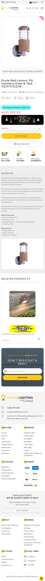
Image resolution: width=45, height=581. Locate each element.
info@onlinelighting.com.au (17, 412)
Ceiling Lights (29, 436)
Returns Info (28, 534)
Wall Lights (28, 447)
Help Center (22, 510)
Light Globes (6, 441)
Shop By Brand (7, 444)
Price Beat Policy (30, 540)
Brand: (22, 92)
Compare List (6, 565)
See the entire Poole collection (16, 107)
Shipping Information (32, 525)
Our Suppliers (6, 528)
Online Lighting (9, 8)
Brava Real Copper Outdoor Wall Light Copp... (19, 334)
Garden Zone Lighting (35, 92)
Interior (4, 433)
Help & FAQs (6, 534)
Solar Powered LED (8, 479)
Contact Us (5, 531)
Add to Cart (21, 136)
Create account (7, 559)
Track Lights (28, 444)
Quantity (5, 128)
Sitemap (27, 528)
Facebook (31, 557)
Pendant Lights (29, 433)
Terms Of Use (29, 531)
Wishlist (4, 562)
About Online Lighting (9, 525)
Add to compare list (15, 98)
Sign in (3, 556)
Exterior (4, 436)
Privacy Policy (29, 537)
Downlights (28, 439)
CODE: (4, 92)
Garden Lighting (7, 473)
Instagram (31, 561)
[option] (22, 313)
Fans (3, 439)
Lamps (26, 450)
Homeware (5, 450)
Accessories (6, 447)
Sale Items (5, 453)
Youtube (31, 565)
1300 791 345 (10, 2)
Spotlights (28, 441)
